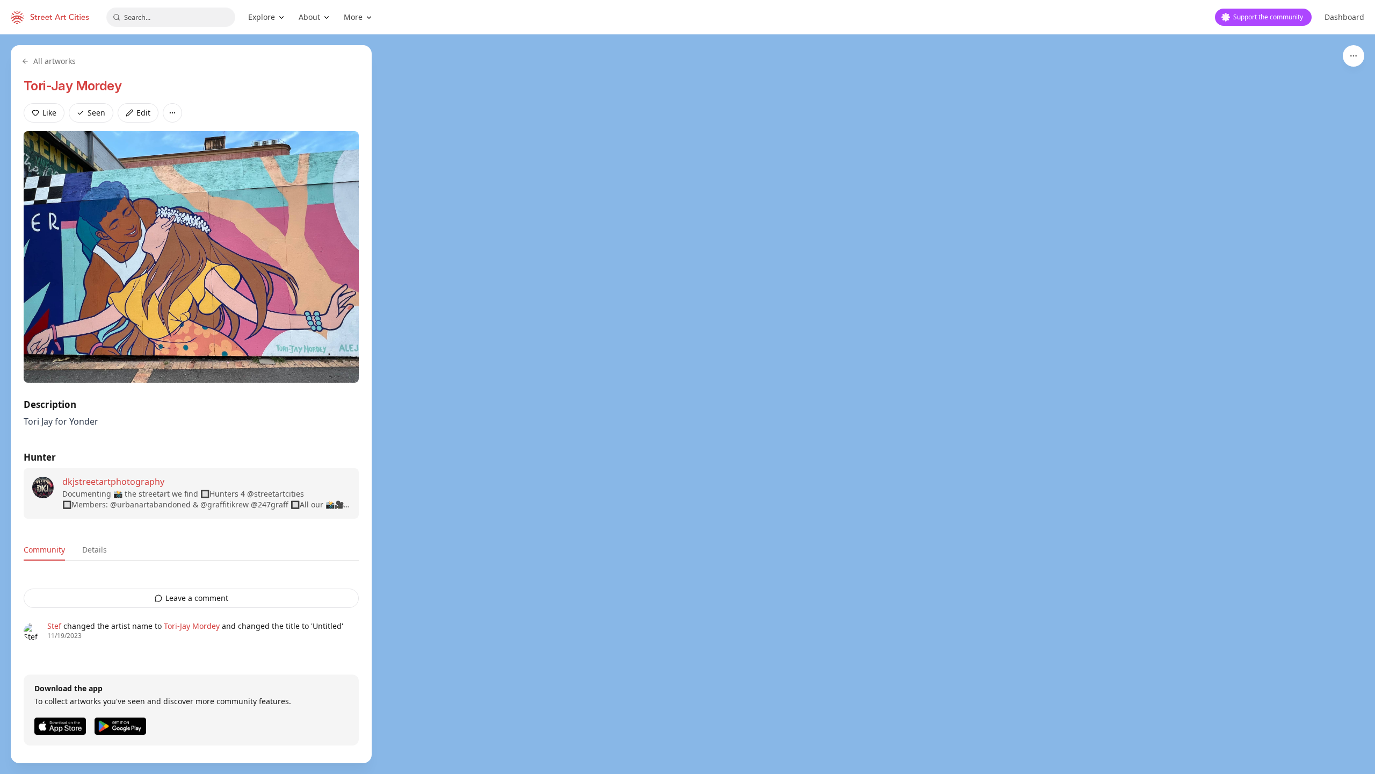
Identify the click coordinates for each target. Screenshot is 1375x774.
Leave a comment (196, 598)
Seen (96, 113)
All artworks (54, 61)
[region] (687, 404)
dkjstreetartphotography (113, 482)
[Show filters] (1353, 56)
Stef (54, 626)
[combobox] (170, 17)
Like (49, 113)
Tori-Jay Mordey (72, 86)
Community (44, 549)
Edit (143, 113)
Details (94, 549)
